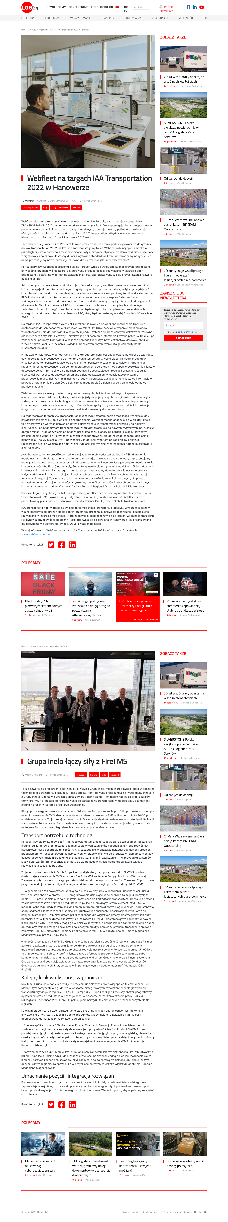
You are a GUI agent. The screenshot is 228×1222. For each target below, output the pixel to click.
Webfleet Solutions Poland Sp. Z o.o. (56, 200)
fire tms (93, 775)
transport (108, 17)
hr (205, 17)
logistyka (27, 17)
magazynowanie (80, 17)
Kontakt (135, 1212)
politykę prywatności (187, 332)
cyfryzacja (133, 17)
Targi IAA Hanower (60, 207)
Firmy (61, 7)
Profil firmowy (167, 9)
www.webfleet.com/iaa (35, 534)
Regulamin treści (150, 1212)
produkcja (52, 17)
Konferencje (78, 7)
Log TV (125, 9)
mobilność (186, 17)
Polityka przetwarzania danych (176, 1212)
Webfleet (76, 207)
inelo (104, 775)
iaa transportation (30, 207)
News (51, 7)
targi (45, 207)
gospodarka (160, 17)
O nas (126, 1212)
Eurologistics (102, 7)
